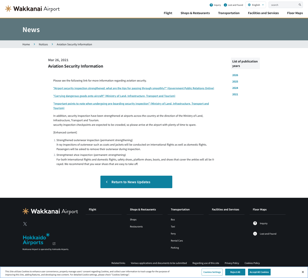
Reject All (235, 272)
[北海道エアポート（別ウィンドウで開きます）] (39, 239)
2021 (235, 94)
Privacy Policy (232, 263)
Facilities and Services (263, 13)
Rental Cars (177, 240)
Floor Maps (295, 13)
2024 (235, 88)
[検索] (300, 5)
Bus (173, 219)
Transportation (229, 13)
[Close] (302, 271)
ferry (173, 233)
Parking (175, 247)
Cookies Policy (252, 263)
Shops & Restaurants (195, 13)
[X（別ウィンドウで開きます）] (25, 223)
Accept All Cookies (259, 272)
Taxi (173, 226)
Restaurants (136, 226)
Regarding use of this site (206, 263)
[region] (154, 272)
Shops (133, 219)
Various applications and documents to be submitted (159, 263)
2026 (235, 75)
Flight (168, 13)
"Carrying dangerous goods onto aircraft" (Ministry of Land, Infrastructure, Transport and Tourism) (114, 96)
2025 (235, 81)
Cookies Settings (212, 272)
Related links (118, 263)
